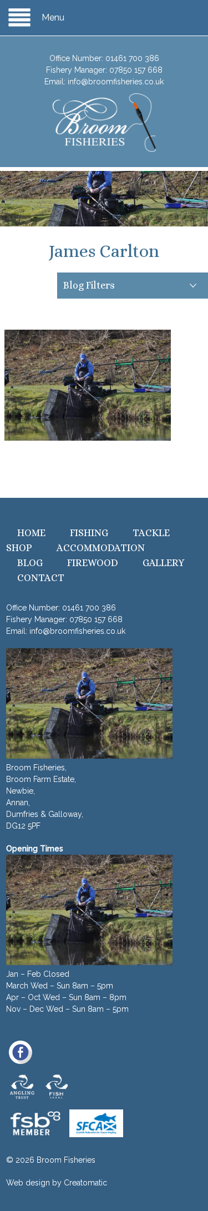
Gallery (164, 562)
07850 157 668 (136, 69)
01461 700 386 (132, 58)
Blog (30, 562)
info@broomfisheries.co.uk (116, 81)
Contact (40, 577)
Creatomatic (85, 1182)
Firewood (92, 562)
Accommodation (101, 547)
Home (31, 532)
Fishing (89, 532)
